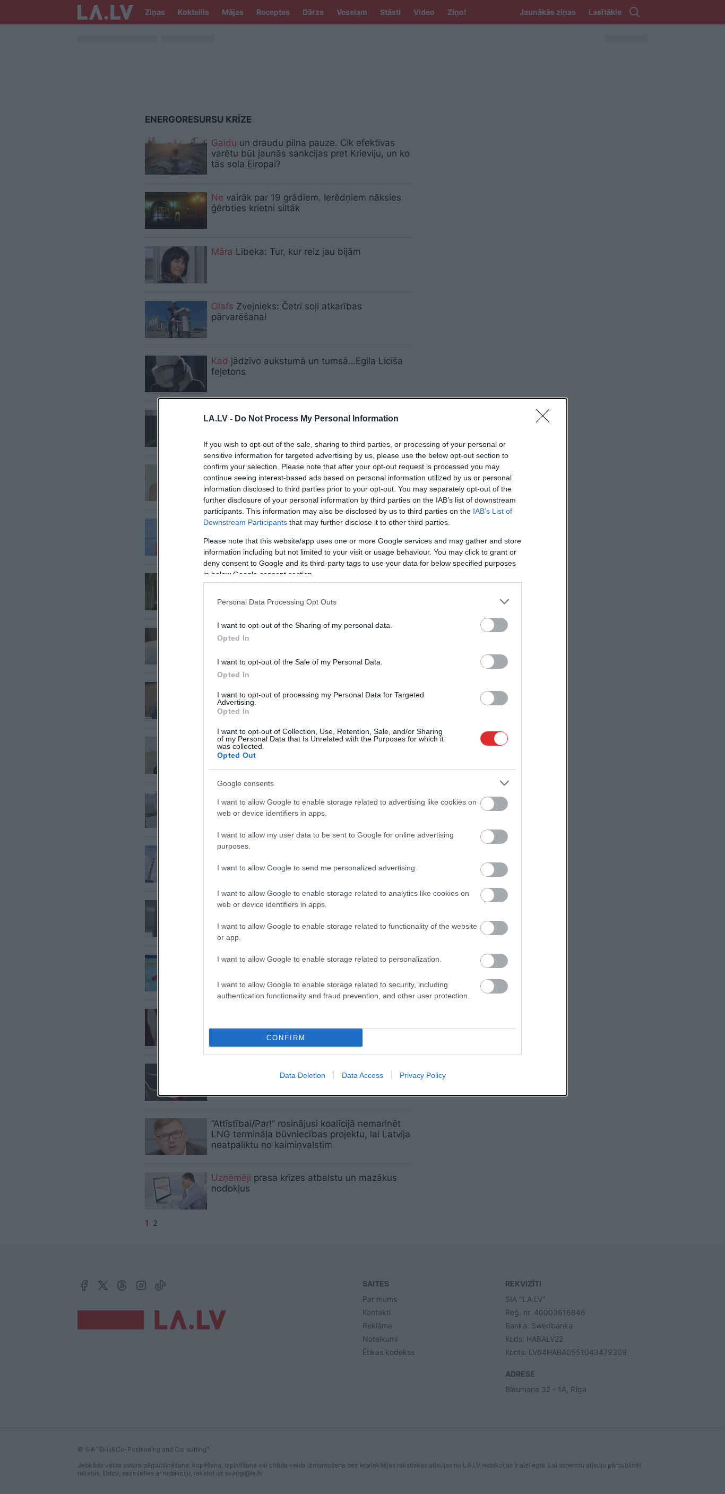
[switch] (494, 625)
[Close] (546, 419)
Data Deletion (302, 1075)
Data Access (362, 1075)
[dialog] (362, 747)
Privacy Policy (423, 1075)
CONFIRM (286, 1038)
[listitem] (362, 601)
